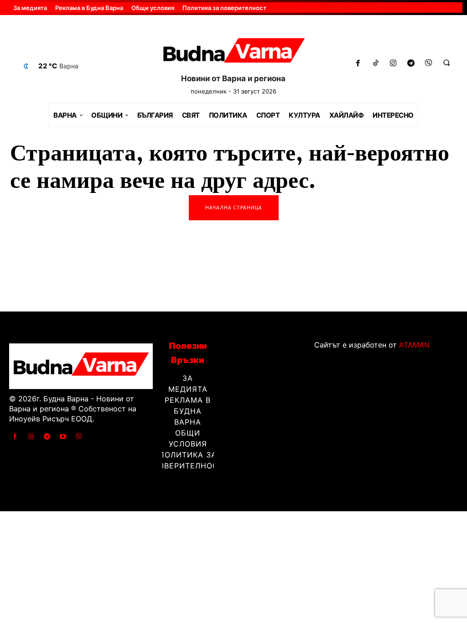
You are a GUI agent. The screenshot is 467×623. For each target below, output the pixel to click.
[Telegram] (411, 63)
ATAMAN (414, 344)
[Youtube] (63, 436)
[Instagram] (393, 63)
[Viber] (429, 63)
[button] (446, 62)
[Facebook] (357, 63)
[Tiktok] (375, 63)
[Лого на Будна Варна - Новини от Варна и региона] (234, 53)
